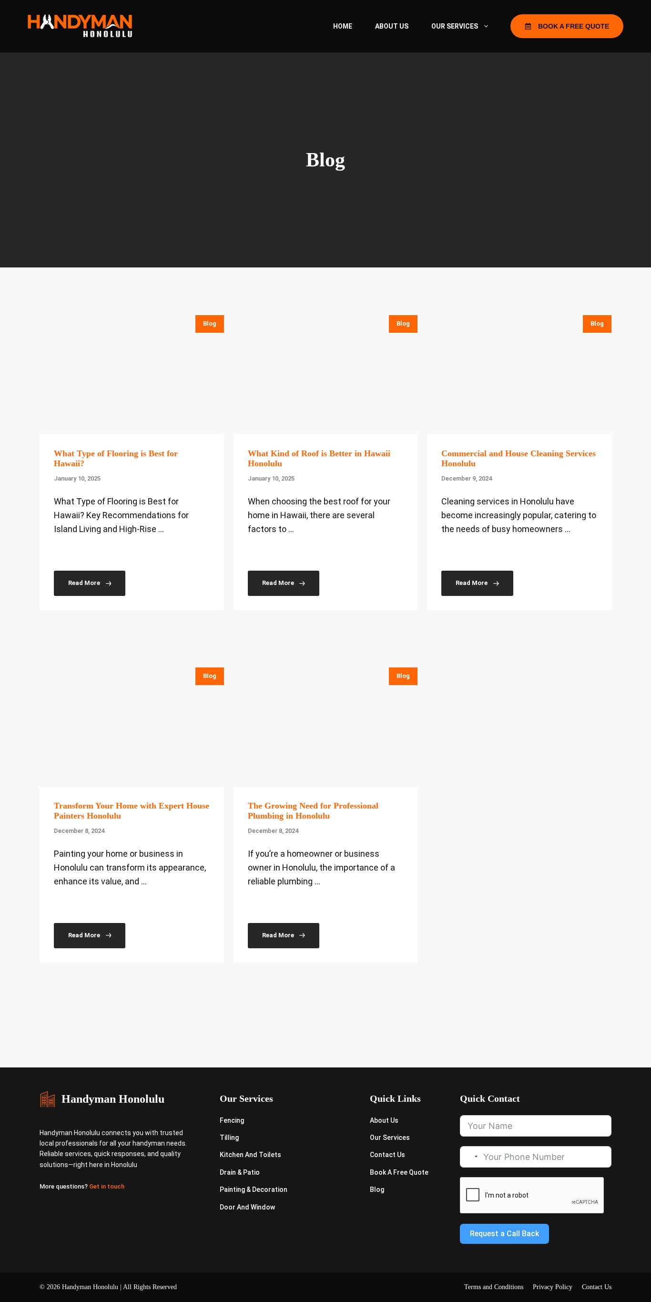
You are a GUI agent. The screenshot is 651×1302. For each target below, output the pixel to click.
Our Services (454, 26)
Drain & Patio (240, 1172)
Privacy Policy (552, 1287)
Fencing (232, 1120)
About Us (391, 26)
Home (342, 26)
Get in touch (106, 1186)
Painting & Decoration (253, 1189)
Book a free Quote (399, 1172)
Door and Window (247, 1207)
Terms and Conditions (493, 1287)
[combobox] (470, 1157)
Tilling (229, 1137)
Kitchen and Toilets (250, 1154)
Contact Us (387, 1154)
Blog (209, 323)
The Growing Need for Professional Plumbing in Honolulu (313, 811)
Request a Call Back (504, 1233)
